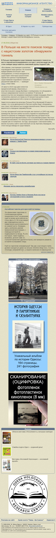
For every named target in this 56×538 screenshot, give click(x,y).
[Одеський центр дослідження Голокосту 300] (28, 513)
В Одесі (9, 26)
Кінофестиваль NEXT (47, 16)
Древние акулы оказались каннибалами (19, 186)
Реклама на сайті (7, 520)
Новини (28, 10)
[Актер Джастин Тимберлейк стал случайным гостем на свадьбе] (5, 177)
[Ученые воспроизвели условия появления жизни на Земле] (5, 154)
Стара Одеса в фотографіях (47, 21)
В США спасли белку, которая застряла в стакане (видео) (32, 163)
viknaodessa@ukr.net (35, 526)
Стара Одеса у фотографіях (28, 259)
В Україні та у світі (28, 26)
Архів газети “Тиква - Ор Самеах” (31, 520)
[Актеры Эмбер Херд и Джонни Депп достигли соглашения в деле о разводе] (5, 197)
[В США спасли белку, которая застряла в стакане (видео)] (5, 165)
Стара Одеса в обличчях (9, 21)
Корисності (51, 520)
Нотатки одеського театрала (9, 31)
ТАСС (3, 84)
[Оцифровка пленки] (28, 425)
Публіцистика (47, 26)
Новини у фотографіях (47, 10)
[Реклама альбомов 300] (28, 371)
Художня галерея (28, 16)
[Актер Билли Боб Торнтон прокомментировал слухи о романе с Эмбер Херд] (5, 142)
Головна (9, 10)
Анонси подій (9, 16)
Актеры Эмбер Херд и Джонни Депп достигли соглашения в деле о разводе (27, 196)
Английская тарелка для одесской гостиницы (22, 209)
